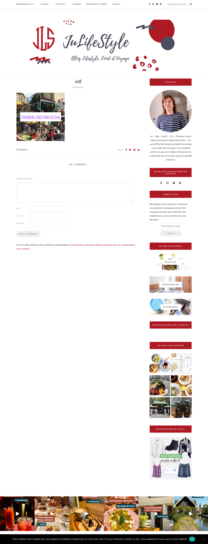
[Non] (204, 539)
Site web (20, 223)
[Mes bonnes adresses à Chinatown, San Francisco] (160, 407)
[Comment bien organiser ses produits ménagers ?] (181, 407)
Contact (116, 4)
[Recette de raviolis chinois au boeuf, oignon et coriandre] (160, 364)
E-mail (19, 215)
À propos (76, 4)
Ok (192, 539)
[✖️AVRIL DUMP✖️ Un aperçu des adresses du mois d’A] (121, 513)
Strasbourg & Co (24, 4)
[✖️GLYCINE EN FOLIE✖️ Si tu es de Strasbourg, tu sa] (190, 513)
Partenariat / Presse (96, 4)
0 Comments (21, 149)
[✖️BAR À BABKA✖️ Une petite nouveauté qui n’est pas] (86, 513)
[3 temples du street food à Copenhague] (160, 386)
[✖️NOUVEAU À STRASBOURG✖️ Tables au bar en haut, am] (17, 513)
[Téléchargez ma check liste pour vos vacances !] (181, 364)
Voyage (44, 4)
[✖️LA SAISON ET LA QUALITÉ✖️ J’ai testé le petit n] (156, 513)
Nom (19, 208)
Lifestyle (60, 4)
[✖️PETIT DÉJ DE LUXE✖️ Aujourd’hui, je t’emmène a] (52, 513)
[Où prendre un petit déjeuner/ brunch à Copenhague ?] (181, 386)
